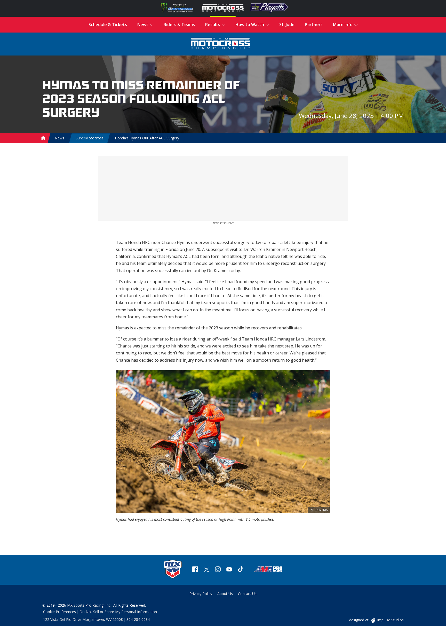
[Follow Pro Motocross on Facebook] (195, 570)
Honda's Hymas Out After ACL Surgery (147, 138)
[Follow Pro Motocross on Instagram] (218, 570)
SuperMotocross (89, 138)
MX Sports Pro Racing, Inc (89, 605)
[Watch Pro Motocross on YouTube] (229, 570)
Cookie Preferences (59, 611)
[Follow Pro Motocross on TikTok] (240, 570)
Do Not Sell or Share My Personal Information (118, 611)
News (59, 138)
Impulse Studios (390, 619)
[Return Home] (220, 44)
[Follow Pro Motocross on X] (206, 570)
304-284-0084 (138, 619)
